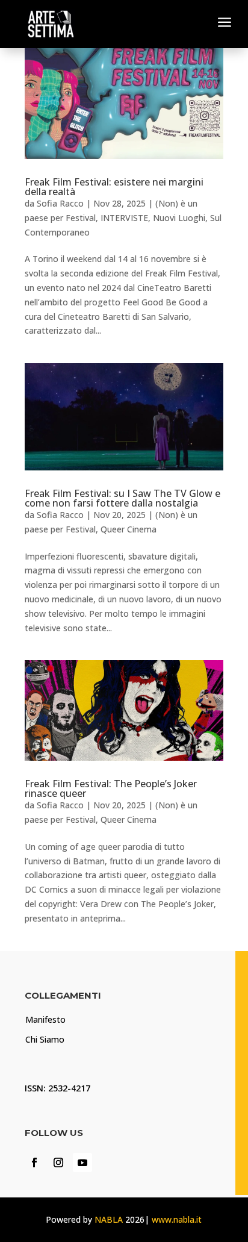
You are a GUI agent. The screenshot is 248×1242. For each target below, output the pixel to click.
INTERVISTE (124, 217)
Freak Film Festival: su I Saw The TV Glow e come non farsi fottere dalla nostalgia (122, 498)
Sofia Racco (60, 203)
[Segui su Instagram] (58, 1162)
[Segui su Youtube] (82, 1162)
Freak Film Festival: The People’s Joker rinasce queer (111, 788)
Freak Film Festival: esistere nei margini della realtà (114, 186)
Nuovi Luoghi (179, 217)
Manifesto (45, 1019)
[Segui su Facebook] (34, 1162)
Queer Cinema (129, 529)
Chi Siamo (44, 1039)
